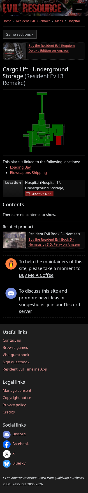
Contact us (12, 340)
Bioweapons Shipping (28, 172)
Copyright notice (17, 397)
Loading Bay (20, 167)
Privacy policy (14, 404)
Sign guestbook (16, 361)
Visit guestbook (16, 354)
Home (7, 21)
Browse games (15, 347)
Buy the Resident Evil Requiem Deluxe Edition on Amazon (51, 48)
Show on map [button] (41, 194)
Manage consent (17, 390)
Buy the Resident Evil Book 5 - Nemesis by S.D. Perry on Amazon (54, 241)
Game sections (18, 34)
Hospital (74, 21)
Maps (59, 21)
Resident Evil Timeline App (25, 369)
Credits (9, 412)
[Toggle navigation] (79, 7)
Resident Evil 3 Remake (33, 21)
